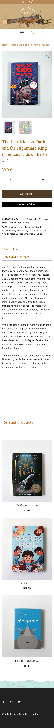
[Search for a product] (32, 32)
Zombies (38, 234)
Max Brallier (37, 227)
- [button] (11, 179)
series (24, 230)
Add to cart (27, 194)
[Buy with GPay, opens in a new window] (27, 204)
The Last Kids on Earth (39, 230)
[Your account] (23, 2)
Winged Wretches (24, 234)
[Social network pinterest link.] (19, 701)
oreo (18, 230)
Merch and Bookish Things (25, 44)
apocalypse (24, 227)
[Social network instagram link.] (3, 701)
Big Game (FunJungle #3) (27, 660)
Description (11, 249)
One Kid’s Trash (27, 583)
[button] (47, 56)
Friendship (43, 219)
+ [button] (43, 179)
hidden (45, 44)
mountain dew (8, 230)
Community (32, 219)
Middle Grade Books (19, 222)
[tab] (27, 249)
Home (5, 44)
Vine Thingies (8, 234)
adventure (13, 227)
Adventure (21, 219)
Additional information (17, 256)
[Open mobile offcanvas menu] (22, 32)
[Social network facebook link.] (11, 701)
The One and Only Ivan (27, 505)
